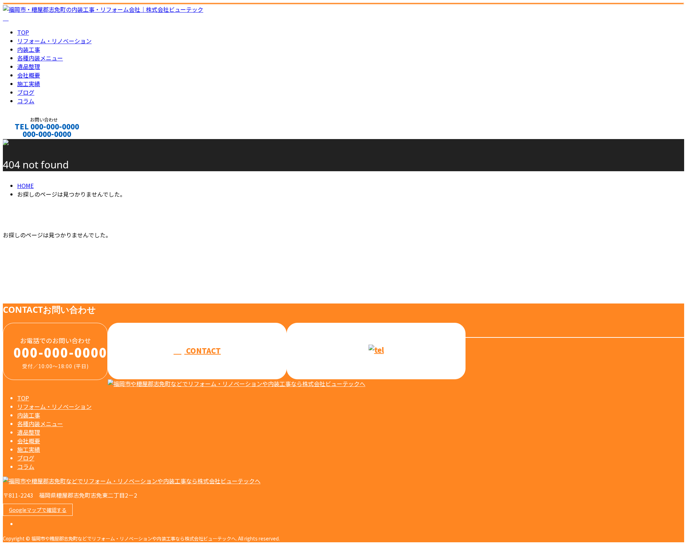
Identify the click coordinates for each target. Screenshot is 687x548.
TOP (23, 32)
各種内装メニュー (40, 58)
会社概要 (28, 75)
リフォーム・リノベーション (54, 40)
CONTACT (28, 143)
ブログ (25, 92)
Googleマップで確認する (38, 509)
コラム (25, 101)
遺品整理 (28, 66)
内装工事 (28, 49)
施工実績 (28, 83)
